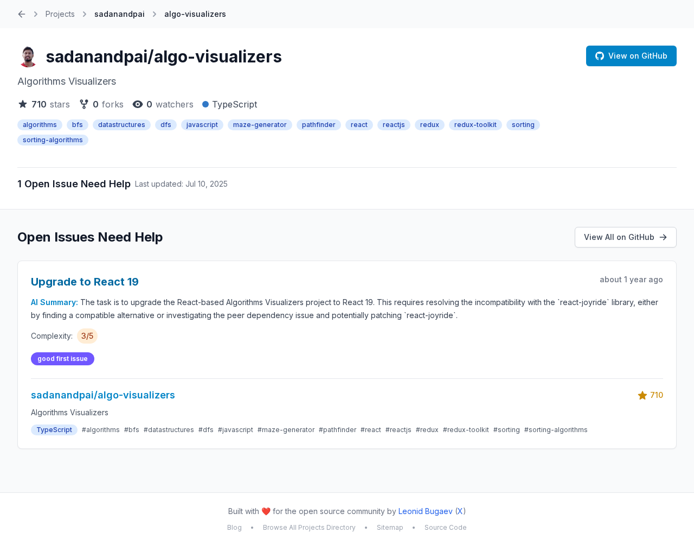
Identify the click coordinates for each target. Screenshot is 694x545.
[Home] (21, 14)
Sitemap (390, 527)
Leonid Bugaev (426, 511)
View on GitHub (637, 55)
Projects (60, 13)
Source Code (446, 527)
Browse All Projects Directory (309, 527)
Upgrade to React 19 (85, 281)
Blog (234, 527)
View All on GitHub (619, 237)
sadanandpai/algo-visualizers (164, 56)
